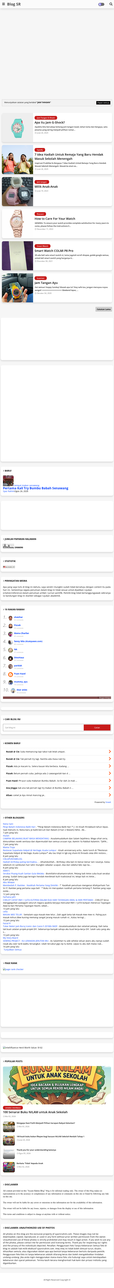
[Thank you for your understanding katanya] (9, 1154)
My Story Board (10, 937)
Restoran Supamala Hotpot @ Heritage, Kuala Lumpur (29, 850)
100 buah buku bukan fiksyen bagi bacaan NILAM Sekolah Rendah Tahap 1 (50, 1136)
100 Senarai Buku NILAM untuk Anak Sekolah (35, 1112)
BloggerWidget (105, 698)
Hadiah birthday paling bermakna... (20, 861)
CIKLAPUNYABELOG (12, 858)
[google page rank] (13, 969)
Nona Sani (8, 823)
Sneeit (108, 802)
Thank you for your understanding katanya (36, 1150)
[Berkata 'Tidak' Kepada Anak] (9, 1167)
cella (5, 911)
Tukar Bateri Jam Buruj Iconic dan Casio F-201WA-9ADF (30, 926)
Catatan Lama (104, 309)
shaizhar (18, 617)
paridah (18, 665)
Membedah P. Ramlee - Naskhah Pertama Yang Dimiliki (30, 885)
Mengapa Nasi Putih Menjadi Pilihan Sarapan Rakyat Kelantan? (46, 1123)
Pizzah (17, 625)
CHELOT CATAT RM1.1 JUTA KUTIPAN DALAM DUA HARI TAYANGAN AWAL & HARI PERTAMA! (48, 899)
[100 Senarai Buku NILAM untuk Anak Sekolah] (57, 1085)
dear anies (22, 689)
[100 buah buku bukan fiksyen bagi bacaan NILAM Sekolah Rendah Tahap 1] (9, 1140)
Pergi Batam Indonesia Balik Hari (19, 826)
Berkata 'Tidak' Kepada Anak (30, 1163)
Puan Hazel (20, 673)
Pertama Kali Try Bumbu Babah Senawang (35, 488)
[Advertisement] (57, 32)
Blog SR (14, 4)
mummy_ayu (20, 681)
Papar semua (103, 102)
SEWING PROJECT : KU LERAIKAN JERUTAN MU (25, 940)
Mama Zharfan (21, 633)
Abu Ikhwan (9, 882)
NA (15, 649)
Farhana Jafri (9, 897)
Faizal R (7, 923)
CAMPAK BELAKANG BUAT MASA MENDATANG (26, 838)
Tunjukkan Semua (13, 949)
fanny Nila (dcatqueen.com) (28, 641)
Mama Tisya (9, 847)
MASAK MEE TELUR (12, 914)
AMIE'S (6, 870)
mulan (6, 835)
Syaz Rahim (8, 491)
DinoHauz (19, 657)
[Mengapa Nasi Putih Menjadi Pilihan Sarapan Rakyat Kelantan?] (9, 1127)
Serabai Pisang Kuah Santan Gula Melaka (23, 873)
